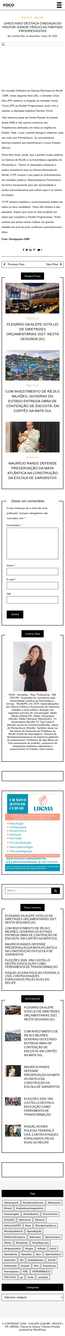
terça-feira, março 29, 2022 (43, 36)
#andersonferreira (33, 1202)
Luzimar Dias (18, 36)
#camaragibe (11, 1214)
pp (21, 1277)
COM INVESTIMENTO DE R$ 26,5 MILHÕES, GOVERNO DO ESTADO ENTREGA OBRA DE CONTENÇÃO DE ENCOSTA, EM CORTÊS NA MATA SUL (32, 401)
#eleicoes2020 (12, 1225)
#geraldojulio (34, 1231)
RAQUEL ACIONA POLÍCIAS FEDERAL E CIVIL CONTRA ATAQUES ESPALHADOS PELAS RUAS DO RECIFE (32, 978)
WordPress (39, 1329)
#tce (36, 1265)
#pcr (38, 1254)
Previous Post (15, 264)
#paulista (26, 1254)
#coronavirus (50, 1214)
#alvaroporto (11, 1202)
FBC (25, 1271)
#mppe (29, 1248)
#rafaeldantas (36, 1260)
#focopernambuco (45, 1225)
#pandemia (10, 1254)
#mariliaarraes (40, 1242)
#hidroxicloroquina (14, 1237)
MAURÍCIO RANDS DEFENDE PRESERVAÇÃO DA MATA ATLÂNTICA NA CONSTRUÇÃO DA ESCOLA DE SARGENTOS (31, 949)
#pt (21, 1260)
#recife (52, 1260)
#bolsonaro (54, 1202)
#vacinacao (49, 1265)
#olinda (41, 1248)
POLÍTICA (26, 17)
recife (30, 1277)
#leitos (8, 1242)
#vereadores (11, 1271)
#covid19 (9, 1219)
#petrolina (10, 1260)
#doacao (40, 1219)
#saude (25, 1265)
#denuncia (25, 1219)
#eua (28, 1225)
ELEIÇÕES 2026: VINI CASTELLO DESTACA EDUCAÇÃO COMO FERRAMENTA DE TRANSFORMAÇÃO (31, 964)
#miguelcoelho (12, 1248)
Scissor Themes (41, 1326)
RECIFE (39, 17)
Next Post (52, 264)
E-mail (11, 579)
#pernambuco (53, 1254)
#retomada (10, 1265)
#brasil (8, 1208)
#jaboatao (35, 1237)
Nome (11, 565)
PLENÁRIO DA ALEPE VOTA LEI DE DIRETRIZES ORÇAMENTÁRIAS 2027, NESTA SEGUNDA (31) (31, 919)
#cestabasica (30, 1214)
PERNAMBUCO (41, 1271)
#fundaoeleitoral (13, 1231)
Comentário (14, 525)
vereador (43, 1277)
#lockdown (22, 1242)
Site (9, 593)
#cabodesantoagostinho (30, 1208)
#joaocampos (52, 1237)
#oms (53, 1248)
